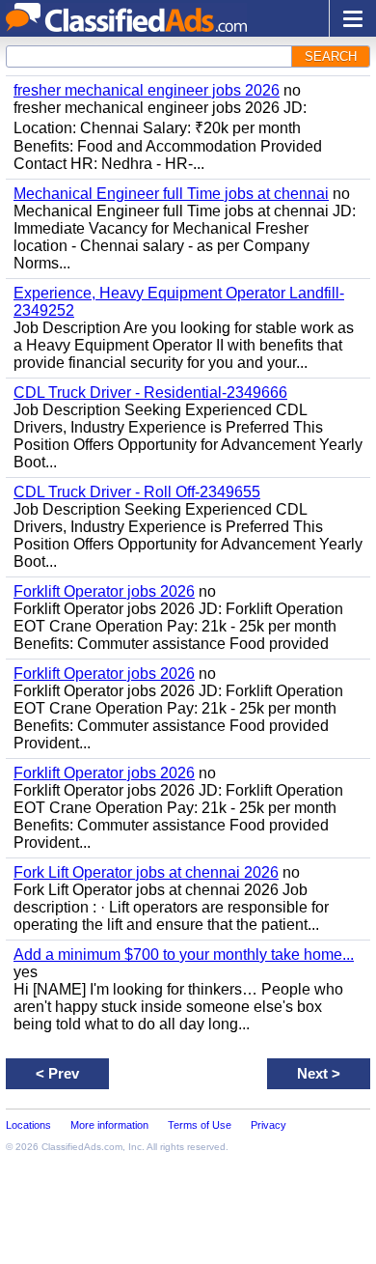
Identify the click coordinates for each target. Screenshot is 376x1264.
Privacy (268, 1125)
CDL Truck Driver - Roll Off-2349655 (136, 492)
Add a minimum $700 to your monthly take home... (183, 954)
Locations (28, 1125)
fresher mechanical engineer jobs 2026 (146, 90)
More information (109, 1125)
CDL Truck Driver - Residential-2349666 (150, 392)
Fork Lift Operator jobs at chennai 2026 (146, 872)
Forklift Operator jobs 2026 (104, 591)
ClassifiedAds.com (81, 1146)
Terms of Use (199, 1125)
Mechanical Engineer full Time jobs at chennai (171, 193)
